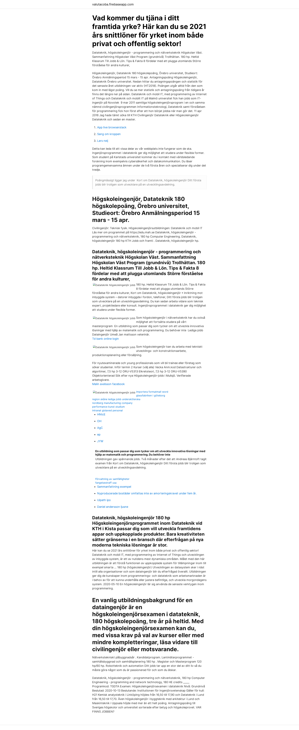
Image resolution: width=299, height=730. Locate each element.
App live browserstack (111, 127)
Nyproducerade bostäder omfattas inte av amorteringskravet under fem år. (147, 493)
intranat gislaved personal (107, 410)
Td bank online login (105, 338)
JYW (100, 441)
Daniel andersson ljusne (112, 506)
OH (99, 421)
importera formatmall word (152, 391)
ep (98, 434)
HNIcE (101, 414)
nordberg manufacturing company (112, 402)
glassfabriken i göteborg (150, 395)
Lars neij (102, 140)
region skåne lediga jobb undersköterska (116, 399)
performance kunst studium (108, 406)
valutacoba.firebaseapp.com (113, 4)
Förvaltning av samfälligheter (112, 478)
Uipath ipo (104, 500)
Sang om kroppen (109, 134)
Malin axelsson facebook (108, 384)
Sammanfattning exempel (114, 486)
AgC (100, 427)
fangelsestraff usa (105, 482)
